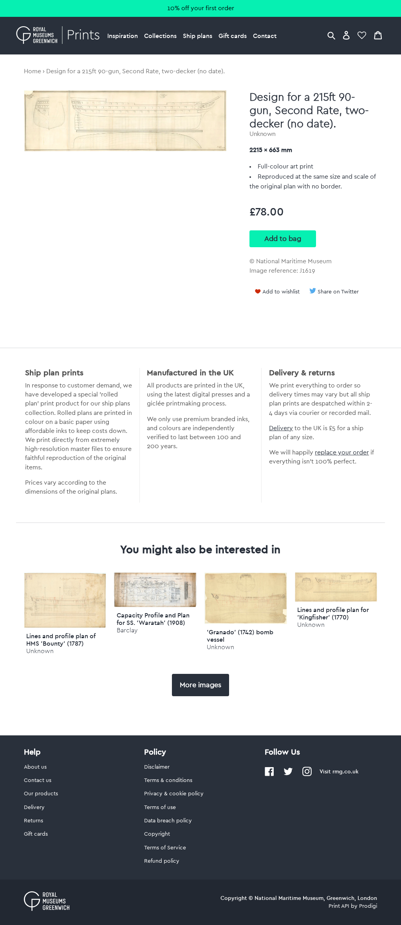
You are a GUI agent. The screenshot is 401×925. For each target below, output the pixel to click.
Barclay (127, 630)
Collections (160, 36)
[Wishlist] (361, 35)
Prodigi (368, 906)
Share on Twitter (338, 292)
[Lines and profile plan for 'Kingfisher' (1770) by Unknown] (336, 600)
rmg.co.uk (345, 771)
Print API (339, 906)
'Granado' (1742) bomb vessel (240, 635)
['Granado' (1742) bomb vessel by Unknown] (245, 622)
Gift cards (233, 36)
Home (32, 71)
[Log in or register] (346, 35)
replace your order (342, 452)
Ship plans (197, 36)
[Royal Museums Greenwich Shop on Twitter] (288, 774)
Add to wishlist (281, 292)
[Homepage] (60, 35)
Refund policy (161, 861)
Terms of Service (165, 848)
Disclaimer (157, 767)
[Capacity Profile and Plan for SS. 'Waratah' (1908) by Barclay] (155, 605)
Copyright (157, 834)
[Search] (331, 35)
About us (35, 767)
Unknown (262, 134)
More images (200, 684)
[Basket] (378, 35)
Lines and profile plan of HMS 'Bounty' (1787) (61, 639)
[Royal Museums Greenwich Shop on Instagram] (307, 774)
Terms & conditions (168, 780)
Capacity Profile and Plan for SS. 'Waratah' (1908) (153, 618)
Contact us (37, 780)
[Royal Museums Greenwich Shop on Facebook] (269, 774)
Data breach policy (168, 821)
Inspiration (122, 36)
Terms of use (160, 807)
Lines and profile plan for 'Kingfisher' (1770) (333, 613)
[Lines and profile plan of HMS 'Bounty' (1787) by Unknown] (65, 626)
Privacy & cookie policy (174, 793)
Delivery (281, 428)
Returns (33, 821)
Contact (264, 36)
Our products (41, 793)
